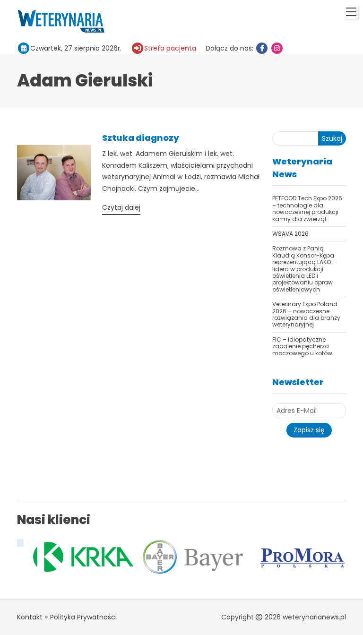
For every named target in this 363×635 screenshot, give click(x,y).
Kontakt (30, 617)
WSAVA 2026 (290, 234)
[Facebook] (261, 48)
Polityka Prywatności (83, 617)
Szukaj (332, 138)
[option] (76, 557)
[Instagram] (277, 48)
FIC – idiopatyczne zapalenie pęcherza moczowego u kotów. (303, 346)
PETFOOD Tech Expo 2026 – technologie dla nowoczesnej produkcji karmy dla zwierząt (307, 208)
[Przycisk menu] (351, 12)
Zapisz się (309, 430)
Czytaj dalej (121, 207)
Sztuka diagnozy (140, 138)
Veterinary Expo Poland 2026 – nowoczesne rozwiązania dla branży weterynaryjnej (306, 314)
